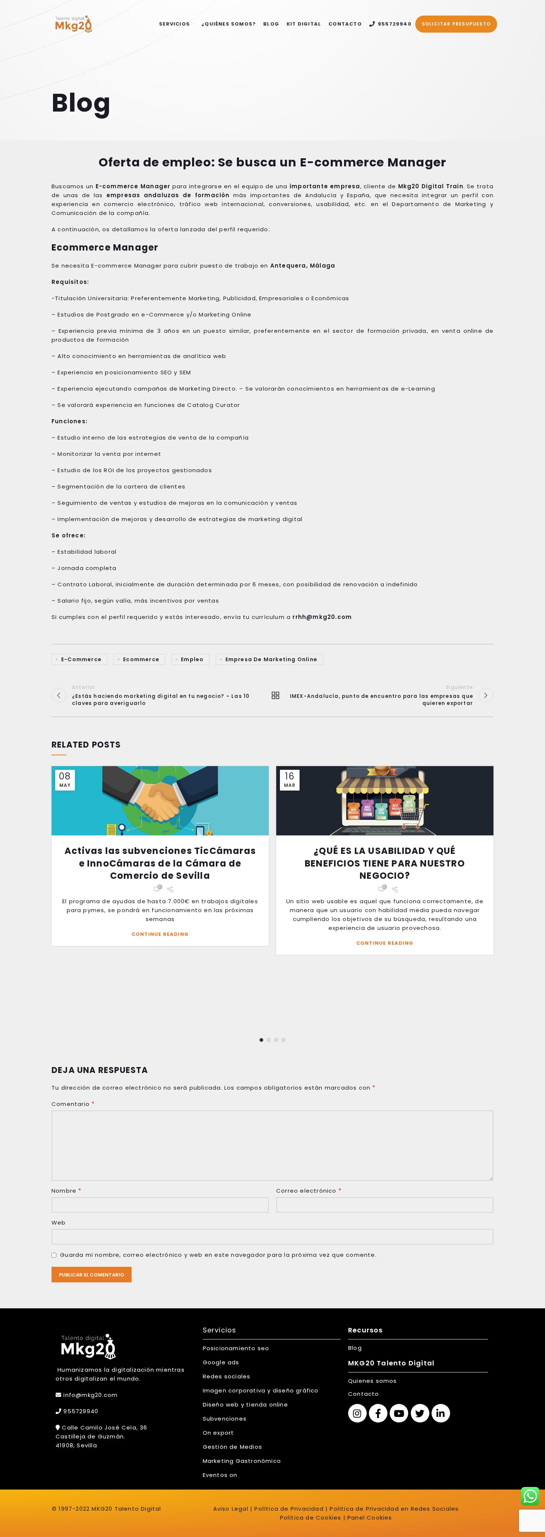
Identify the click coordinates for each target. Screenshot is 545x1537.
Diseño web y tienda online (245, 1404)
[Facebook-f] (378, 1413)
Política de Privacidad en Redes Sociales (394, 1509)
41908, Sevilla (76, 1445)
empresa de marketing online (271, 659)
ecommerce (141, 659)
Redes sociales (227, 1376)
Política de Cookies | (313, 1517)
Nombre (67, 1190)
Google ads (221, 1362)
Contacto (363, 1394)
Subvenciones (225, 1418)
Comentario (73, 1104)
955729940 (80, 1411)
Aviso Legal (230, 1509)
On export (218, 1433)
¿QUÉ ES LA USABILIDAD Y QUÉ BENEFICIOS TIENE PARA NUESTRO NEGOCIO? (385, 863)
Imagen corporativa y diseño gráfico (261, 1390)
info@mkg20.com (90, 1395)
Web (59, 1222)
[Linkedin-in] (441, 1413)
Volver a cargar (272, 695)
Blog (355, 1348)
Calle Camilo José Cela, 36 (103, 1427)
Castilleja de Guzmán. (90, 1436)
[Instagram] (357, 1413)
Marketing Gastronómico (242, 1461)
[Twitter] (420, 1413)
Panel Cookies (369, 1517)
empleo (192, 659)
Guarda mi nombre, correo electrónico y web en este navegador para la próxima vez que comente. (218, 1255)
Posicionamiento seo (236, 1348)
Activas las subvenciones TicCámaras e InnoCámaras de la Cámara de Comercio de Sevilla (160, 863)
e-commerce (81, 659)
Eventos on (220, 1475)
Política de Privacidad (288, 1509)
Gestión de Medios (232, 1447)
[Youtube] (399, 1413)
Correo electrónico (309, 1190)
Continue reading (160, 934)
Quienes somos (372, 1381)
